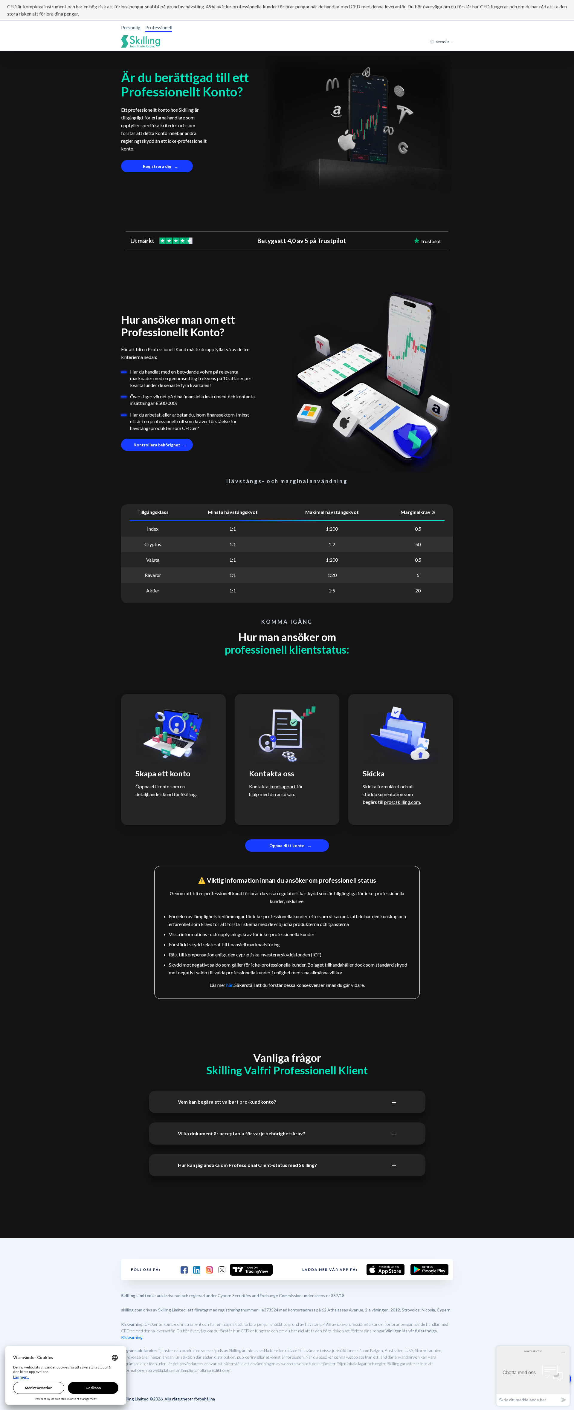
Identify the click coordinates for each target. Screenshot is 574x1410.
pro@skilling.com (402, 802)
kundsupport (282, 786)
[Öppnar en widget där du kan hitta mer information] (533, 1376)
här (229, 985)
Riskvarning (132, 1337)
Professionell (158, 27)
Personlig (131, 27)
